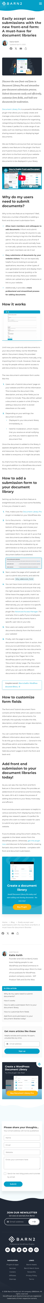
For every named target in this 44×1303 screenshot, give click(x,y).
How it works (9, 1001)
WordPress (30, 1249)
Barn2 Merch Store (31, 1268)
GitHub (36, 1249)
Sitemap (12, 1279)
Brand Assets (31, 1265)
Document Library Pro (11, 109)
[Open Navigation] (40, 3)
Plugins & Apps (12, 1265)
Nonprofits (31, 1272)
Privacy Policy (31, 1275)
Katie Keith (16, 955)
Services (12, 1268)
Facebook (7, 1249)
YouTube (25, 1249)
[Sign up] (33, 1222)
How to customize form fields (16, 1012)
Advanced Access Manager (26, 612)
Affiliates (12, 1275)
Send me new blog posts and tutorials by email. (23, 1175)
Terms (31, 1279)
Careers (13, 1272)
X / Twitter (13, 1249)
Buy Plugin (22, 907)
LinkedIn (19, 1249)
